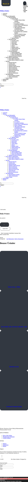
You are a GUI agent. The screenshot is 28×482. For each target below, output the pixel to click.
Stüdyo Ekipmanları (18, 238)
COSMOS (2, 460)
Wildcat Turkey (4, 11)
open (3, 202)
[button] (14, 233)
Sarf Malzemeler (10, 238)
